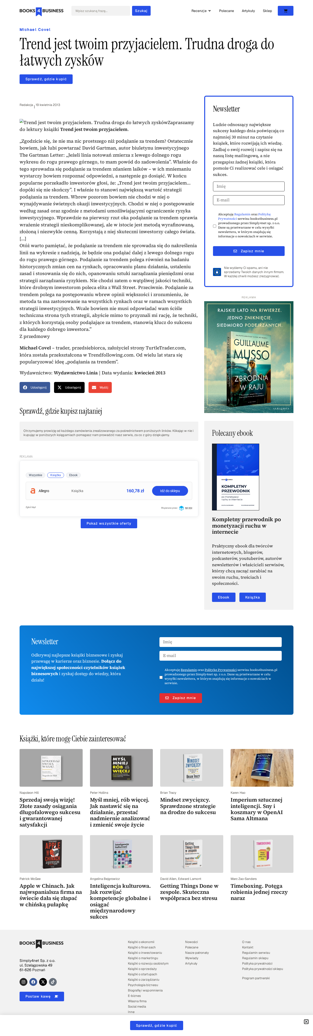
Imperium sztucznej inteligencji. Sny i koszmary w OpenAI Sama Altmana (257, 809)
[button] (35, 387)
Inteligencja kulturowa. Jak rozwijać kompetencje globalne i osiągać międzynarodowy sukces (120, 901)
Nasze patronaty (197, 953)
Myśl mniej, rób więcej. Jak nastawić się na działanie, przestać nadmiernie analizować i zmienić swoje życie (120, 812)
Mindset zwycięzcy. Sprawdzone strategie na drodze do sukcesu (188, 806)
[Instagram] (23, 982)
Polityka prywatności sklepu (262, 969)
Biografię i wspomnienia (145, 990)
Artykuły (191, 963)
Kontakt (247, 947)
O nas (246, 942)
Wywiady (191, 958)
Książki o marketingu (143, 958)
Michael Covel (35, 29)
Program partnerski (255, 978)
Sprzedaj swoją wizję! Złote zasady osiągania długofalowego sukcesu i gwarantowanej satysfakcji (50, 812)
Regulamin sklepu (255, 958)
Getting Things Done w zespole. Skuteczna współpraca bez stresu (189, 892)
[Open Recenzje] (209, 10)
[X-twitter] (43, 982)
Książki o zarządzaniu (143, 980)
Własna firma (137, 1001)
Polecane (191, 947)
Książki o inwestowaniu (145, 953)
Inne (131, 1012)
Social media (137, 1006)
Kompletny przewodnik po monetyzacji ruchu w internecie (246, 525)
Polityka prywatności (257, 963)
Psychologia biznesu (143, 985)
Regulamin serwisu (256, 953)
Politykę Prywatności (221, 670)
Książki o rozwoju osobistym (148, 963)
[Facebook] (33, 982)
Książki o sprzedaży (142, 969)
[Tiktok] (53, 982)
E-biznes (134, 996)
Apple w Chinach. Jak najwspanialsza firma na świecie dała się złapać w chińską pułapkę (51, 895)
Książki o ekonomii (141, 942)
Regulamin (242, 214)
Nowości (191, 942)
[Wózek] (285, 11)
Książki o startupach (142, 974)
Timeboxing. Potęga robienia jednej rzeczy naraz (259, 892)
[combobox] (100, 11)
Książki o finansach (142, 947)
